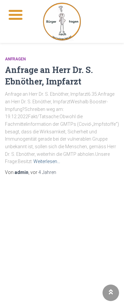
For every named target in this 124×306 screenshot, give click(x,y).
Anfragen (15, 59)
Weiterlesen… (46, 161)
